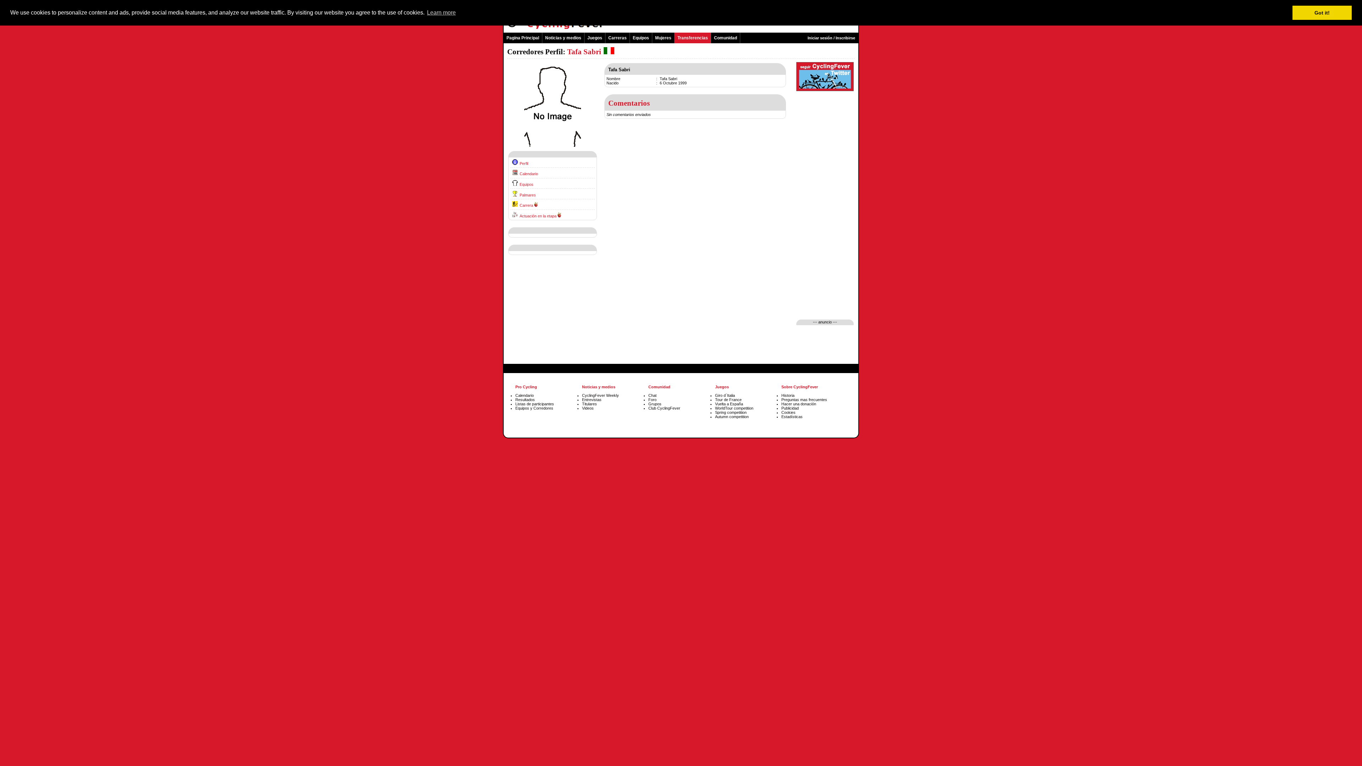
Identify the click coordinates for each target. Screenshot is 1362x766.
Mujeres (663, 37)
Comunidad (725, 37)
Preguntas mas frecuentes (804, 400)
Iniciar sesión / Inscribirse (831, 38)
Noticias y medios (563, 37)
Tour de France (728, 400)
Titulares (589, 404)
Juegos (594, 37)
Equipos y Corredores (534, 408)
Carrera (526, 205)
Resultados (525, 400)
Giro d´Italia (725, 395)
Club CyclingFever (664, 408)
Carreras (617, 37)
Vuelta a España (729, 404)
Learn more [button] (441, 13)
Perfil (524, 163)
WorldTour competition (734, 408)
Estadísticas (792, 417)
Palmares (528, 195)
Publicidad (790, 408)
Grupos (654, 404)
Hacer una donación (798, 404)
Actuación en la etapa (538, 216)
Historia (787, 395)
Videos (588, 408)
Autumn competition (732, 417)
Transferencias (692, 37)
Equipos (641, 37)
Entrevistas (592, 400)
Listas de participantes (534, 404)
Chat (652, 395)
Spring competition (731, 412)
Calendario (529, 174)
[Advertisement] (552, 315)
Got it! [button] (1322, 13)
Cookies (788, 412)
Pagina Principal (522, 37)
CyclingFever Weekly (600, 395)
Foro (652, 400)
